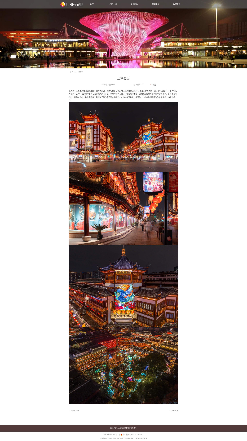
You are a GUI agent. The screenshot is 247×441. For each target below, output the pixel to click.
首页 (71, 72)
